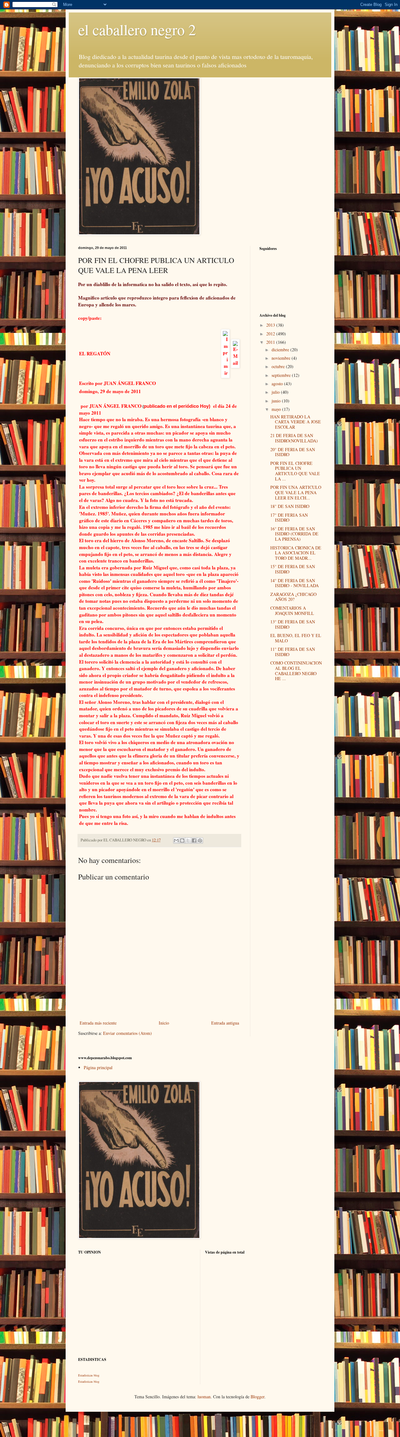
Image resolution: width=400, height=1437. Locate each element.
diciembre (281, 350)
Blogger (257, 1397)
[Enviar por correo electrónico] (176, 840)
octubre (279, 366)
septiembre (282, 375)
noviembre (282, 358)
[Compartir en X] (188, 840)
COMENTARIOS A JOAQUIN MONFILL (292, 610)
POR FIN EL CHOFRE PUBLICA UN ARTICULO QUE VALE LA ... (295, 471)
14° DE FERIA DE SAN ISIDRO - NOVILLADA (294, 583)
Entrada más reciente (98, 1023)
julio (276, 392)
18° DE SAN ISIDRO (289, 506)
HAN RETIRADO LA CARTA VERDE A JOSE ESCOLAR (295, 422)
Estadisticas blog (88, 1375)
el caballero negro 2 (137, 29)
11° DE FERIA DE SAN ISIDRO (292, 651)
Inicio (164, 1023)
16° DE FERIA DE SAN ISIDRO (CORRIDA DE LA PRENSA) (294, 534)
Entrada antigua (225, 1023)
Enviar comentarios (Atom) (127, 1033)
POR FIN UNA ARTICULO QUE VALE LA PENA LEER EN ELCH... (295, 492)
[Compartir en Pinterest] (200, 840)
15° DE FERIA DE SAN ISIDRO (292, 569)
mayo (277, 409)
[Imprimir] (225, 352)
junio (277, 401)
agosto (278, 384)
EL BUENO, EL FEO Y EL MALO (295, 638)
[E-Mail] (235, 352)
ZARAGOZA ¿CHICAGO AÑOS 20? (293, 596)
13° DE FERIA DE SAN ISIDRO (292, 624)
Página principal (98, 1067)
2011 (271, 342)
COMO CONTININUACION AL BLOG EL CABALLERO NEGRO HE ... (296, 670)
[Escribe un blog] (182, 840)
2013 (271, 325)
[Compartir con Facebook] (194, 840)
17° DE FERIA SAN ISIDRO (289, 517)
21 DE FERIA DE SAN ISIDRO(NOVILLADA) (294, 438)
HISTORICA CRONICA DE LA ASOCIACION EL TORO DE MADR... (295, 553)
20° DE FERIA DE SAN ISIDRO (292, 452)
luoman (204, 1397)
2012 (271, 334)
